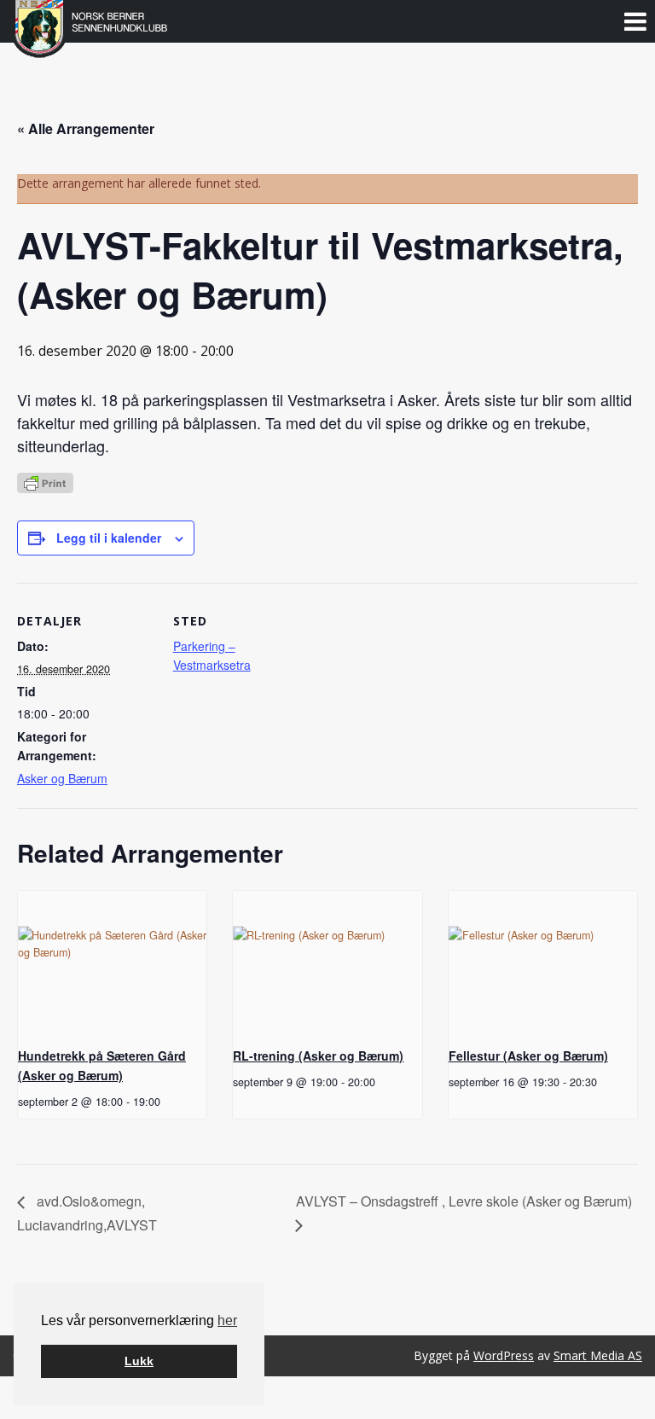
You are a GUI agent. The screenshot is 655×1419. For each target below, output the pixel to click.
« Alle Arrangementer (85, 128)
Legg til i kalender (108, 537)
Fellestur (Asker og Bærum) (528, 1055)
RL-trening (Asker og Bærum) (318, 1055)
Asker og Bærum (62, 778)
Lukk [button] (139, 1361)
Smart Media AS (598, 1355)
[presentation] (112, 961)
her (227, 1320)
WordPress (503, 1355)
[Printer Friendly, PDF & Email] (45, 481)
